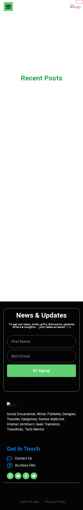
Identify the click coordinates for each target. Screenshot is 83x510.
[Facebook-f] (26, 475)
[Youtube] (18, 475)
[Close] (79, 2)
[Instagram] (10, 475)
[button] (8, 6)
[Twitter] (33, 475)
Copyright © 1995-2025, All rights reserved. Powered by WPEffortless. (41, 491)
